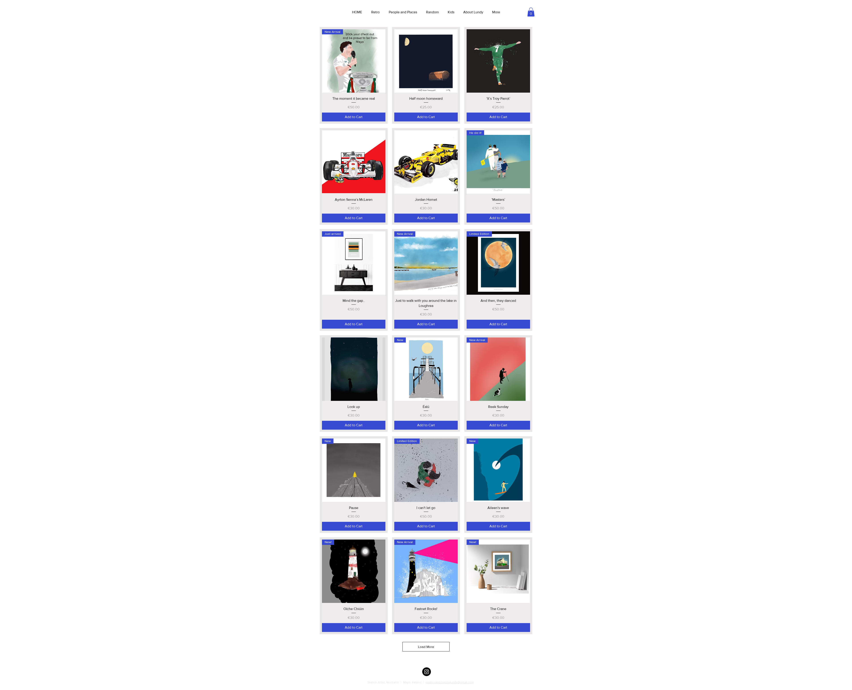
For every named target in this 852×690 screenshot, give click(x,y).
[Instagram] (426, 671)
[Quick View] (426, 61)
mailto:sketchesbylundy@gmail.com (449, 682)
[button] (531, 12)
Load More (426, 647)
